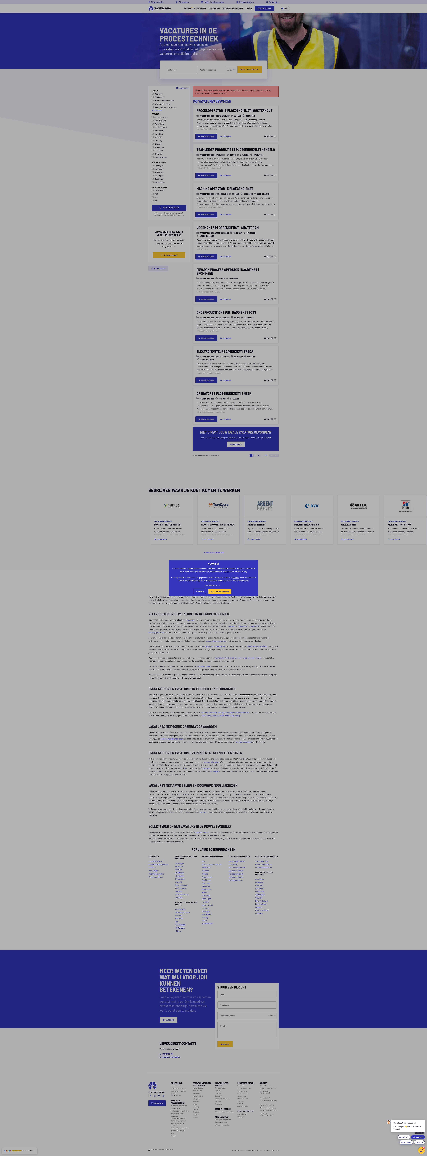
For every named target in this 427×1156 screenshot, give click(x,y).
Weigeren (200, 591)
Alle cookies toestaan (220, 591)
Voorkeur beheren (211, 585)
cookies (236, 577)
